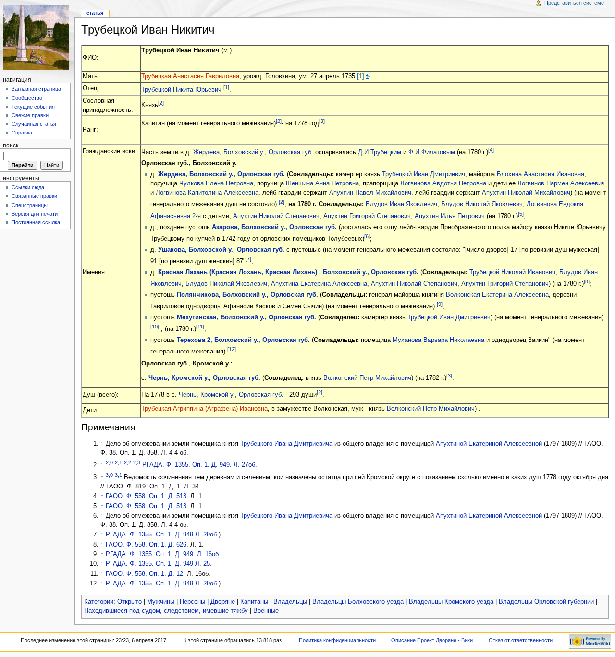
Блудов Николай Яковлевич (482, 204)
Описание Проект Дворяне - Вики (432, 640)
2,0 (109, 462)
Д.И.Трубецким (379, 152)
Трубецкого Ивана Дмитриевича (286, 443)
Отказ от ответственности (521, 640)
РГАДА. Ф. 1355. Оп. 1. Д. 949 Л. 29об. (162, 534)
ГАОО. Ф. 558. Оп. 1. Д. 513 (146, 496)
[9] (440, 304)
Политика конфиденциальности (337, 640)
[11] (200, 326)
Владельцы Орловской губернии (546, 601)
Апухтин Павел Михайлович (370, 192)
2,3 (136, 462)
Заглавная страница (36, 89)
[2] (161, 103)
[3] (322, 121)
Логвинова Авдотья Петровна (443, 183)
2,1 (118, 462)
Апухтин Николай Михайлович (526, 192)
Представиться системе (574, 3)
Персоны (192, 601)
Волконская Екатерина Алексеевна (497, 295)
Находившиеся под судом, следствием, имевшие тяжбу (166, 611)
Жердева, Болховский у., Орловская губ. (253, 152)
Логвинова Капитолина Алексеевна (207, 192)
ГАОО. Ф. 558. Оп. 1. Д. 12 (144, 574)
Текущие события (33, 107)
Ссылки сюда (28, 187)
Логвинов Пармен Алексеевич (561, 183)
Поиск (10, 145)
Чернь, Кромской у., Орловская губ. (204, 378)
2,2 (127, 462)
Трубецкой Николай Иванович (512, 272)
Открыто (129, 601)
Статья (94, 13)
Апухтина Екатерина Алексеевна (319, 283)
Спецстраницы (30, 205)
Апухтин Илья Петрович (450, 216)
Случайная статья (34, 124)
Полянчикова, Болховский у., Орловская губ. (247, 295)
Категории (98, 601)
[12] (231, 349)
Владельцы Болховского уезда (358, 601)
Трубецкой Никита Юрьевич (181, 89)
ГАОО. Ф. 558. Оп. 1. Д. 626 (146, 544)
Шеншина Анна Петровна (322, 183)
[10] (154, 326)
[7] (248, 259)
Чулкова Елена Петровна (216, 183)
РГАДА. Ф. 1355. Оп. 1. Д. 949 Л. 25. (159, 563)
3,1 (118, 475)
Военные (266, 611)
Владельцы (290, 601)
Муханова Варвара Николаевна (438, 340)
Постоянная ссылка (36, 222)
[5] (521, 214)
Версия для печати (35, 214)
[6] (367, 236)
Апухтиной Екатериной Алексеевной (489, 443)
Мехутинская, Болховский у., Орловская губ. (246, 317)
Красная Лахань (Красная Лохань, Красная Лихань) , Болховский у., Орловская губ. (288, 272)
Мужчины (160, 601)
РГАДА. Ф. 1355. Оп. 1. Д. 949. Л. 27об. (199, 465)
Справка (22, 132)
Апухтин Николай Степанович (276, 216)
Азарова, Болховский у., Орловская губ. (274, 227)
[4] (491, 150)
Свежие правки (30, 115)
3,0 (109, 475)
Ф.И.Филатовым (431, 152)
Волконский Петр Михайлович (367, 378)
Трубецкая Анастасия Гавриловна (190, 76)
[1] (360, 76)
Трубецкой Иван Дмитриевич (423, 174)
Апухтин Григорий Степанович (367, 216)
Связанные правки (34, 196)
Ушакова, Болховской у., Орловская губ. (221, 249)
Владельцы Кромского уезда (451, 601)
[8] (587, 281)
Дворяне (222, 601)
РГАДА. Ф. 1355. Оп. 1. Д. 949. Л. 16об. (163, 554)
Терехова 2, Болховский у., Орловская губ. (243, 340)
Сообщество (27, 98)
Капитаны (254, 601)
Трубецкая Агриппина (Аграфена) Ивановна (204, 408)
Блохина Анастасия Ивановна (540, 174)
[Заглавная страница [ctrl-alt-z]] (37, 37)
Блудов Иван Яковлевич (401, 204)
